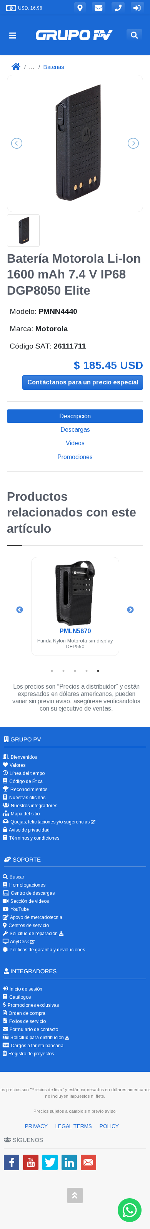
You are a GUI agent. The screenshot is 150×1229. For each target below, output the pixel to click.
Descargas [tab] (75, 429)
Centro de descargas (32, 893)
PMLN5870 (75, 631)
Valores (16, 765)
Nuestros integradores (33, 805)
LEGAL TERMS (74, 1126)
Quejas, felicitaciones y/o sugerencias (50, 822)
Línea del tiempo (26, 773)
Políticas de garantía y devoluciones (46, 949)
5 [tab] (98, 671)
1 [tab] (52, 671)
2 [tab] (63, 671)
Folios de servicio (27, 1021)
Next (130, 610)
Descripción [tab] (75, 416)
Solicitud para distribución (37, 1037)
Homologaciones (26, 885)
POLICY (109, 1126)
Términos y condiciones (33, 838)
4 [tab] (86, 671)
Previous (19, 610)
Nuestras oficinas (26, 797)
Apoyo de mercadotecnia (35, 917)
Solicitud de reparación (33, 933)
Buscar (16, 877)
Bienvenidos (23, 757)
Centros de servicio (28, 925)
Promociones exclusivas (33, 1005)
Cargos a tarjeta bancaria (36, 1045)
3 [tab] (75, 671)
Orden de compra (26, 1013)
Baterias (53, 67)
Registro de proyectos (30, 1053)
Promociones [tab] (75, 457)
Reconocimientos (28, 789)
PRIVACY (37, 1126)
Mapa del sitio (25, 814)
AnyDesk (19, 941)
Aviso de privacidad (29, 830)
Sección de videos (29, 901)
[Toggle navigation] (15, 35)
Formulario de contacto (33, 1029)
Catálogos (19, 997)
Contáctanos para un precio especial (82, 382)
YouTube (19, 909)
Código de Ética (25, 781)
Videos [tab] (75, 443)
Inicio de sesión (25, 989)
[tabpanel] (75, 611)
